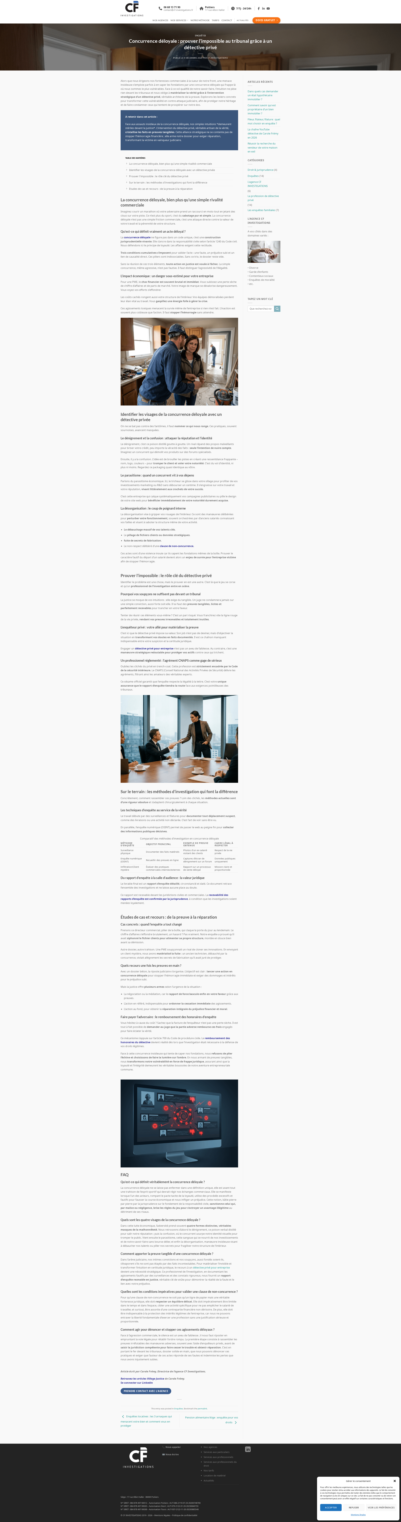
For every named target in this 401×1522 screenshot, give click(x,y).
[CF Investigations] (136, 8)
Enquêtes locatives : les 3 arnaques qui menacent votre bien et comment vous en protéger (146, 1421)
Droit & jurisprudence (260, 170)
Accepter (331, 1507)
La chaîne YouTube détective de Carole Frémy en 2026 (263, 133)
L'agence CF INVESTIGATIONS (258, 184)
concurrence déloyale (137, 237)
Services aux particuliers (216, 1452)
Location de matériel (215, 1475)
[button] (394, 1481)
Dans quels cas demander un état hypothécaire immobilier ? (263, 95)
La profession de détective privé (263, 198)
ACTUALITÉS (242, 20)
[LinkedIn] (248, 1450)
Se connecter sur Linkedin (137, 1382)
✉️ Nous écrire (170, 1454)
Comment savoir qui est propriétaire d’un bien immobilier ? (262, 109)
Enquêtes (200, 35)
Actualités (209, 1480)
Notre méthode (200, 20)
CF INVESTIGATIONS (217, 57)
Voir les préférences (381, 1507)
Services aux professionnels (218, 1457)
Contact (226, 20)
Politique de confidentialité (184, 1515)
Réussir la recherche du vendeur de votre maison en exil (262, 147)
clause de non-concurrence (176, 546)
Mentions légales (358, 1514)
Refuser (354, 1507)
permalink (202, 1408)
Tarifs (215, 20)
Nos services (178, 20)
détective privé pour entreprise (154, 648)
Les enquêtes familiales (261, 210)
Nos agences (160, 20)
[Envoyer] (277, 309)
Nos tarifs (209, 1470)
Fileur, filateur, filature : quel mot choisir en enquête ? (264, 121)
